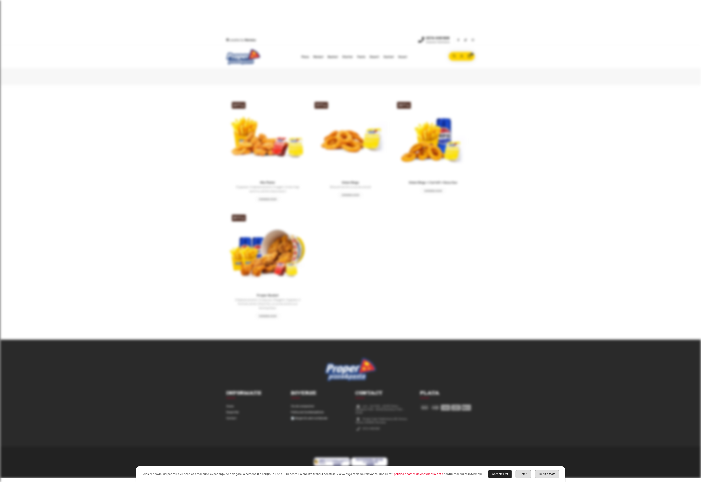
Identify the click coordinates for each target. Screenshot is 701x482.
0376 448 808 (437, 38)
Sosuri (402, 57)
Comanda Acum (268, 199)
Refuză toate (547, 474)
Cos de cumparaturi (302, 406)
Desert (374, 57)
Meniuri (318, 57)
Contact (231, 418)
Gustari (389, 57)
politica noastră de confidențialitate (418, 474)
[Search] (454, 56)
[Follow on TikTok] (465, 40)
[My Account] (461, 56)
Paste (361, 57)
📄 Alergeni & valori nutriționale (309, 418)
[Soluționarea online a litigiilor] (369, 466)
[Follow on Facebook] (458, 40)
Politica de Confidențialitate (307, 412)
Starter (347, 57)
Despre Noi (232, 412)
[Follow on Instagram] (472, 40)
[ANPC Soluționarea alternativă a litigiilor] (332, 466)
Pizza (305, 57)
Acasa (230, 406)
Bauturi (333, 57)
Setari (523, 474)
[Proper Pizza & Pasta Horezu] (243, 57)
